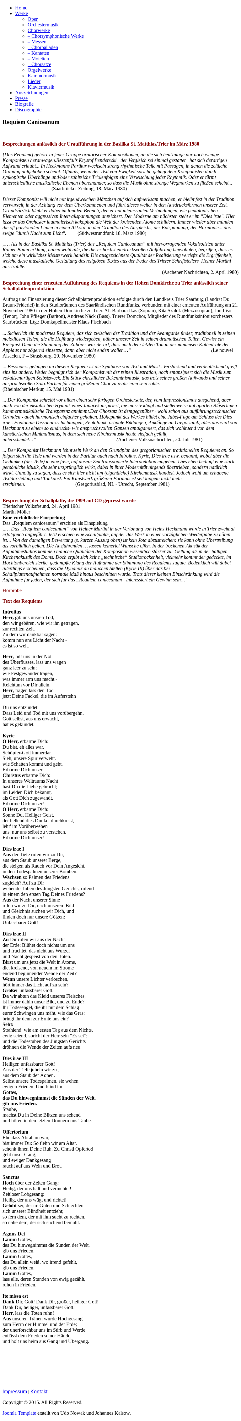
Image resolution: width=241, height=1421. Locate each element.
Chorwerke (39, 30)
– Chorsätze (39, 64)
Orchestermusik (43, 24)
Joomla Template (19, 1413)
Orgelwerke (39, 70)
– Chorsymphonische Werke (56, 36)
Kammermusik (42, 75)
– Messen (37, 41)
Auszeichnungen (31, 92)
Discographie (28, 109)
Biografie (24, 104)
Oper (33, 19)
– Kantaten (38, 53)
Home (21, 7)
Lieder (34, 81)
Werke (21, 13)
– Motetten (38, 58)
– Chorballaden (43, 47)
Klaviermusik (41, 87)
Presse (21, 98)
